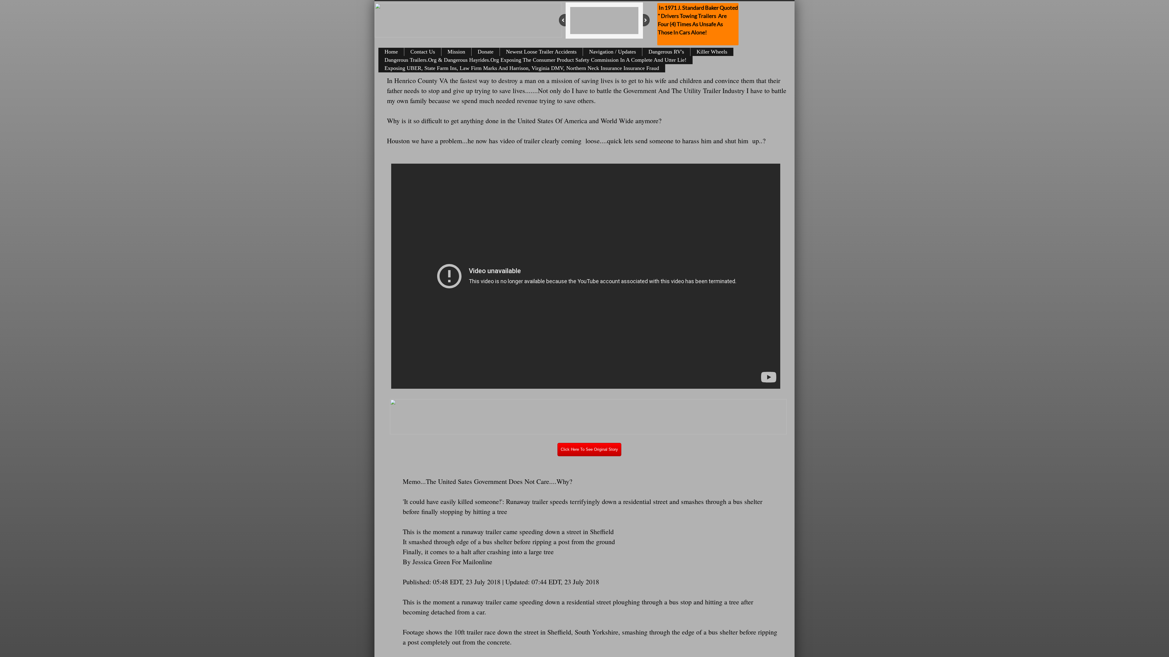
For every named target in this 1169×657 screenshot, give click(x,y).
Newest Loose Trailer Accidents (541, 52)
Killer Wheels (712, 52)
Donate (485, 52)
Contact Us (422, 52)
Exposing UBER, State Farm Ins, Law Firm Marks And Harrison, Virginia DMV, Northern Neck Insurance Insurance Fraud (521, 68)
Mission (456, 52)
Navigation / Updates (612, 52)
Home (391, 52)
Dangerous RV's (666, 52)
